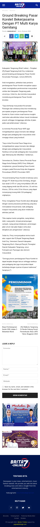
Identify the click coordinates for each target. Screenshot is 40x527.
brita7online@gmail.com (25, 493)
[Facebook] (11, 508)
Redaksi (23, 518)
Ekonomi (12, 10)
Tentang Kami (15, 516)
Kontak (16, 518)
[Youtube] (29, 508)
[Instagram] (17, 508)
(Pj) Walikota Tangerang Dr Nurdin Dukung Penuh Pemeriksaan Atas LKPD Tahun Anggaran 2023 (29, 330)
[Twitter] (23, 508)
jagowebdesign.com (20, 524)
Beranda (5, 10)
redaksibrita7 (11, 31)
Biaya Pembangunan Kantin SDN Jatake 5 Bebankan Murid (9, 329)
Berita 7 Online (22, 522)
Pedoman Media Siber (28, 516)
